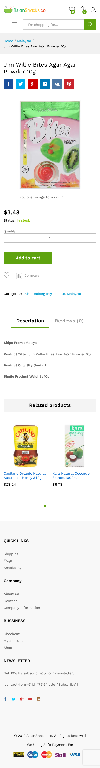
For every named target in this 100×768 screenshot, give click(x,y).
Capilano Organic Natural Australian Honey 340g (25, 475)
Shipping (11, 554)
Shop (8, 647)
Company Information (22, 608)
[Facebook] (5, 699)
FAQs (8, 561)
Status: (10, 220)
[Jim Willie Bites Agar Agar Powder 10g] (8, 84)
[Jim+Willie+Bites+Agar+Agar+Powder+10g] (20, 84)
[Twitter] (13, 699)
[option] (25, 457)
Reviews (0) (69, 320)
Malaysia (74, 294)
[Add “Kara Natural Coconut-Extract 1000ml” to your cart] (68, 465)
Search (90, 24)
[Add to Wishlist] (7, 275)
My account (13, 641)
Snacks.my (12, 568)
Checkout (12, 634)
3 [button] (55, 506)
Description (30, 320)
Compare (31, 275)
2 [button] (50, 506)
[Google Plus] (22, 699)
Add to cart (28, 257)
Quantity (10, 231)
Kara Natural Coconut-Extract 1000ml (71, 475)
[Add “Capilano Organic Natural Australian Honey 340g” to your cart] (19, 465)
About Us (11, 594)
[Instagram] (38, 699)
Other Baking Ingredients (44, 294)
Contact (10, 601)
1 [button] (45, 506)
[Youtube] (30, 699)
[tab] (30, 323)
